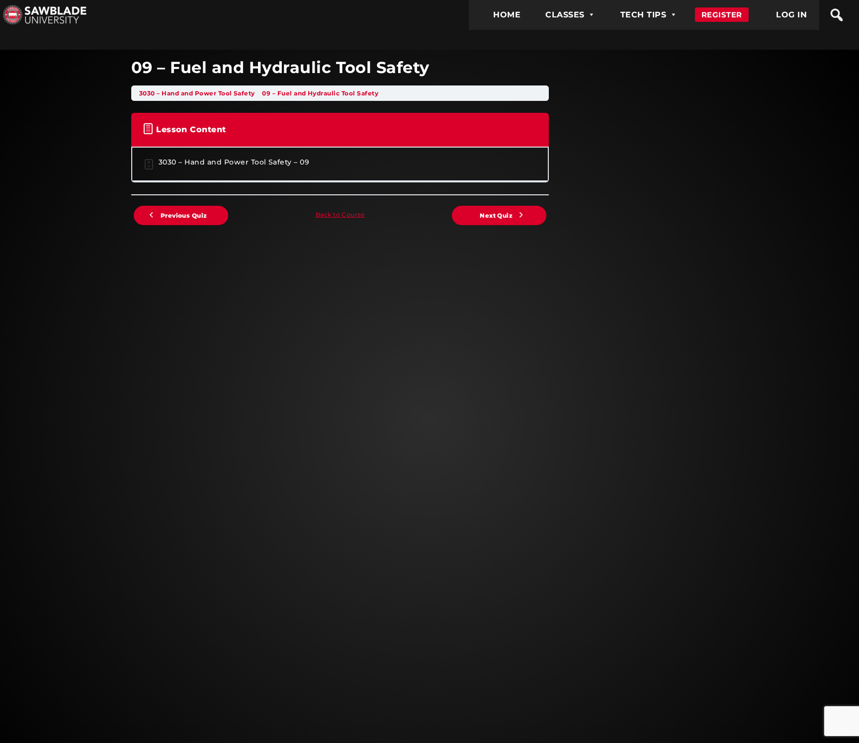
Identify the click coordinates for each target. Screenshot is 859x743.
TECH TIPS (643, 14)
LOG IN (791, 14)
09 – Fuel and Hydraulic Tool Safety (320, 93)
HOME (506, 14)
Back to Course (340, 214)
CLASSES (564, 14)
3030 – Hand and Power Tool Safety (198, 93)
